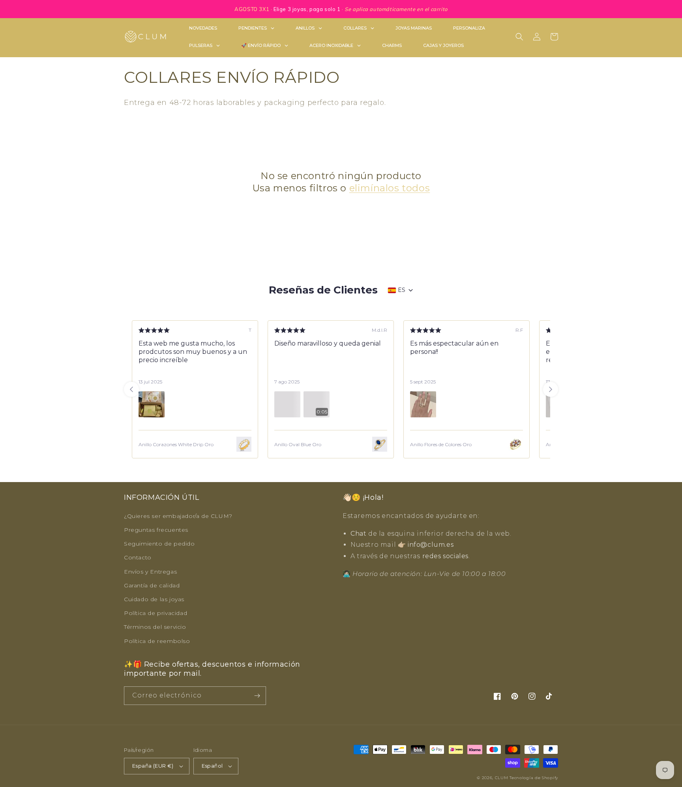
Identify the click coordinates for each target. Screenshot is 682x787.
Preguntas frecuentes (156, 529)
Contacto (138, 557)
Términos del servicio (155, 626)
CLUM (501, 777)
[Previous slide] (131, 389)
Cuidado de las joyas (154, 599)
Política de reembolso (157, 641)
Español (212, 766)
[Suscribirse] (257, 695)
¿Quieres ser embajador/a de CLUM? (178, 516)
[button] (519, 36)
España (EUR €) (153, 766)
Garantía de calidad (152, 585)
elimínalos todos (389, 188)
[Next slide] (550, 389)
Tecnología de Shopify (534, 777)
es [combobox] (401, 289)
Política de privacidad (155, 613)
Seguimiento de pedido (159, 543)
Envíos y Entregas (150, 571)
